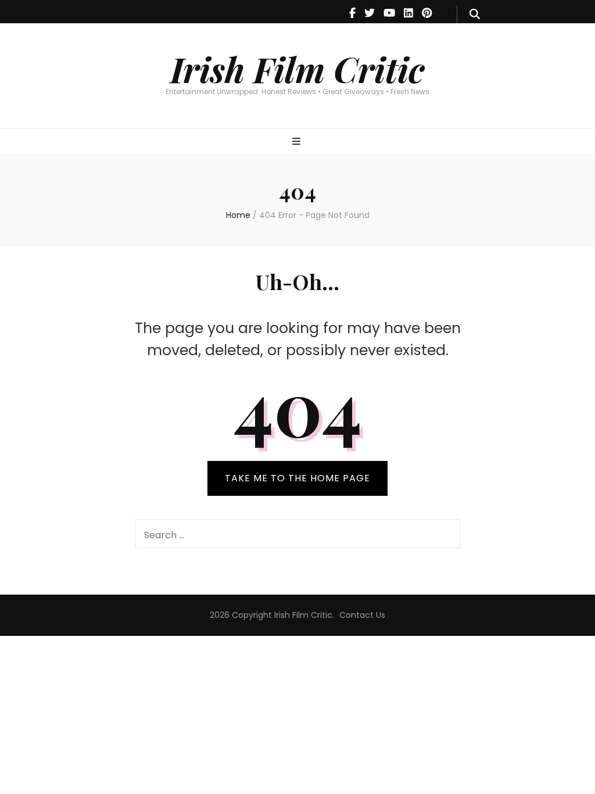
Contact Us (362, 615)
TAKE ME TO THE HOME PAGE (297, 478)
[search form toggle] (474, 14)
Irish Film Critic (297, 68)
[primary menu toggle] (297, 142)
